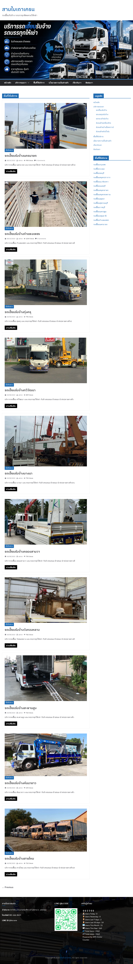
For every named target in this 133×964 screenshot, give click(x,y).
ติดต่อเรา (89, 82)
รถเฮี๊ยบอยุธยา (99, 198)
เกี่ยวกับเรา (77, 82)
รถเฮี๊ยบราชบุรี (99, 207)
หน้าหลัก (7, 82)
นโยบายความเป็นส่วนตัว (59, 82)
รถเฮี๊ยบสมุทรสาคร (100, 190)
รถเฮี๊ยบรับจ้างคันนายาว (20, 783)
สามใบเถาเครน (18, 9)
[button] (27, 83)
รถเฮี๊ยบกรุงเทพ (99, 164)
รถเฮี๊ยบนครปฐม (99, 211)
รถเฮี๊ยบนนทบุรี (99, 186)
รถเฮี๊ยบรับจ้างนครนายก (21, 155)
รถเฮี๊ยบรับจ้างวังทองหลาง (22, 630)
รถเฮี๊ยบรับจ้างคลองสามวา (22, 551)
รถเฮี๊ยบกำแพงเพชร (101, 220)
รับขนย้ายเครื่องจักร (103, 123)
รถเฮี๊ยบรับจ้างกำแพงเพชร (22, 234)
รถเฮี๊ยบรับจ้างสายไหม (19, 858)
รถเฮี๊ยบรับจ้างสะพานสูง (20, 708)
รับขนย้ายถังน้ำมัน (102, 131)
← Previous (7, 887)
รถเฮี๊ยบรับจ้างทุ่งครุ (18, 312)
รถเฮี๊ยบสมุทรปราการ (101, 177)
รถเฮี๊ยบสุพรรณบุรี (100, 203)
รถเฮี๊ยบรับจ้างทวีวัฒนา (20, 390)
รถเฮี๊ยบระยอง (99, 169)
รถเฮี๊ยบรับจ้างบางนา (18, 473)
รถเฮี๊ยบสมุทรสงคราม (102, 194)
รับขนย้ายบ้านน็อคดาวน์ (105, 127)
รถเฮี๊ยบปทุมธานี (100, 216)
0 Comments (40, 160)
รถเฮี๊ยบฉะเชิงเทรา (101, 181)
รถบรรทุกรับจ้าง (102, 114)
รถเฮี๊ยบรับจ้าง (101, 110)
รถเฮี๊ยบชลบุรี (98, 173)
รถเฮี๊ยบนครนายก (100, 224)
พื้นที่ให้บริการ (39, 82)
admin (20, 160)
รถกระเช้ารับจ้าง (102, 119)
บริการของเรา (20, 82)
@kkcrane (13, 920)
